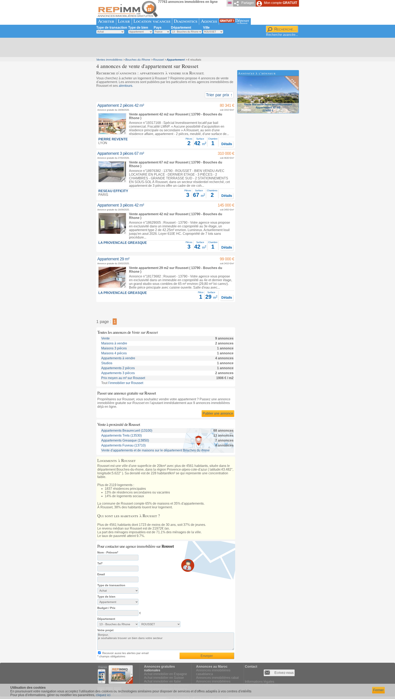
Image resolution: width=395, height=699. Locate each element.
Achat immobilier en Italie (162, 681)
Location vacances (152, 21)
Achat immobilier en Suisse (164, 677)
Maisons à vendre (114, 343)
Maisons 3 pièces (114, 348)
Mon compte (280, 3)
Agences (209, 21)
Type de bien (138, 27)
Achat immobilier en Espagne (165, 674)
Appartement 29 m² (113, 259)
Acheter (106, 21)
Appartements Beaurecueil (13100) (126, 430)
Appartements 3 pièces (118, 373)
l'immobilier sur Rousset (125, 383)
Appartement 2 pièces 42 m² (120, 105)
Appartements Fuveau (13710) (123, 445)
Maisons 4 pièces (114, 353)
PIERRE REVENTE (113, 139)
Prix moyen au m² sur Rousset (123, 378)
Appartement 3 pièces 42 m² (120, 205)
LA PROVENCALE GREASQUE (122, 242)
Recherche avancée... (282, 34)
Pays (157, 27)
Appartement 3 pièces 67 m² (120, 153)
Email (101, 574)
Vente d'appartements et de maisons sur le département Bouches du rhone (155, 450)
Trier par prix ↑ (219, 95)
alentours (125, 85)
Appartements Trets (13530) (121, 435)
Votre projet (105, 630)
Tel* (99, 563)
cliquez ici (103, 695)
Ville (206, 27)
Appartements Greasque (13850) (125, 440)
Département (181, 27)
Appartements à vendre (118, 358)
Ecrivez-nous (284, 672)
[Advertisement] (196, 47)
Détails (226, 144)
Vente (105, 338)
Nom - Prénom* (107, 552)
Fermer (378, 690)
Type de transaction (111, 27)
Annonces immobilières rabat (217, 677)
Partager (247, 3)
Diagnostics (185, 21)
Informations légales (259, 681)
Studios (106, 363)
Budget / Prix (106, 608)
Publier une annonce (218, 413)
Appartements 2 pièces (118, 368)
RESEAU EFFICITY (113, 191)
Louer (124, 21)
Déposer (242, 21)
